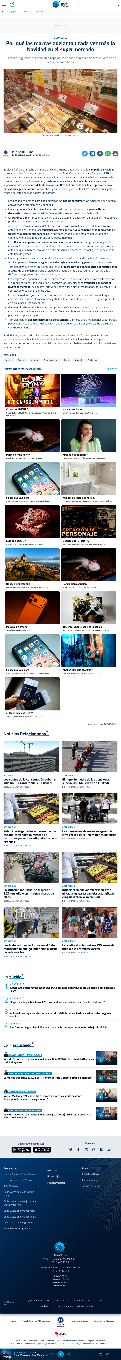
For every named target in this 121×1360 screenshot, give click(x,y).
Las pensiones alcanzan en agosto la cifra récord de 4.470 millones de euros (89, 833)
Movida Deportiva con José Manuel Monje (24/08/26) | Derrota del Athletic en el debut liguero (49, 1060)
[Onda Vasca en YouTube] (86, 1149)
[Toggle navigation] (4, 4)
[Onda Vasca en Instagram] (94, 1149)
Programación (56, 1183)
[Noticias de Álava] (79, 1321)
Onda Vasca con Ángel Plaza (19, 1222)
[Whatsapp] (108, 153)
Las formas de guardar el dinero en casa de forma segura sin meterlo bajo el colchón (58, 1027)
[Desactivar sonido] (107, 1354)
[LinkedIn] (92, 153)
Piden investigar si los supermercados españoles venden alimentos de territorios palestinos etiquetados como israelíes (31, 836)
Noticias (52, 1170)
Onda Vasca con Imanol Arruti (20, 1210)
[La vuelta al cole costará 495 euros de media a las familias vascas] (89, 922)
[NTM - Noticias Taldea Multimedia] (60, 1321)
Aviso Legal (52, 1300)
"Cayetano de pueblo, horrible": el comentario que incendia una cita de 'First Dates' (57, 1002)
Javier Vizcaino (90, 1180)
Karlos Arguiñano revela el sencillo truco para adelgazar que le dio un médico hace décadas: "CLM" (62, 989)
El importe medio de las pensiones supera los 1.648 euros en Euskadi (86, 781)
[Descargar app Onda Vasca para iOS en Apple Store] (42, 1149)
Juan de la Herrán (91, 1174)
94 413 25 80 (62, 1262)
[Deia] (13, 1321)
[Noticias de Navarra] (104, 1321)
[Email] (115, 153)
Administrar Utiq (85, 1306)
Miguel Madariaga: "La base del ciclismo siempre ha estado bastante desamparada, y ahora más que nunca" (43, 1097)
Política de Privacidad (73, 1300)
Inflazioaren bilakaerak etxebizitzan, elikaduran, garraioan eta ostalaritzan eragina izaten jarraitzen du (88, 893)
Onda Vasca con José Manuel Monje (19, 1193)
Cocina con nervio (91, 1186)
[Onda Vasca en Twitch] (101, 1149)
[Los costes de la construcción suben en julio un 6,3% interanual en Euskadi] (31, 756)
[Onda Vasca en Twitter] (71, 1149)
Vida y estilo (17, 984)
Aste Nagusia (10, 12)
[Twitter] (85, 153)
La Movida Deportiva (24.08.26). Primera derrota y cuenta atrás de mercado (48, 1077)
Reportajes (54, 1176)
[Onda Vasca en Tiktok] (109, 1149)
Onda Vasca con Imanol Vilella (20, 1216)
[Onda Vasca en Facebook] (78, 1149)
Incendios (25, 12)
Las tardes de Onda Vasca (18, 1180)
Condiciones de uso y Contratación (56, 1306)
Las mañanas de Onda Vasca (19, 1174)
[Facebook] (100, 153)
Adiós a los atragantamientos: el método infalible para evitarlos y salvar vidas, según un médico (61, 1015)
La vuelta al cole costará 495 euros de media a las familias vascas (88, 947)
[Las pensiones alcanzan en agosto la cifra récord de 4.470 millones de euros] (89, 808)
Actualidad (10, 775)
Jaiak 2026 (39, 12)
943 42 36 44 (62, 1270)
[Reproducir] (100, 1060)
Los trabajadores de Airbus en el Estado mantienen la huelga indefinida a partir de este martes (31, 948)
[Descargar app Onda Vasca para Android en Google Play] (21, 1149)
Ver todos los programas (17, 1228)
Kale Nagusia (11, 1186)
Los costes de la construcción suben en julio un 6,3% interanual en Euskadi (30, 781)
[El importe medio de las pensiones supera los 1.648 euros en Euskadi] (89, 756)
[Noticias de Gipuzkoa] (36, 1321)
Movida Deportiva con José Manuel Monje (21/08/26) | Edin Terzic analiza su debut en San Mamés (47, 1116)
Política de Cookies (96, 1300)
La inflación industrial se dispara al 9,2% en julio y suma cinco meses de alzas (29, 893)
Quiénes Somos (35, 1300)
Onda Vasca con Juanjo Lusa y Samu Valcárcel (20, 1203)
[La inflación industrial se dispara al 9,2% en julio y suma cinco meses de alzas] (31, 867)
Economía (15, 1024)
